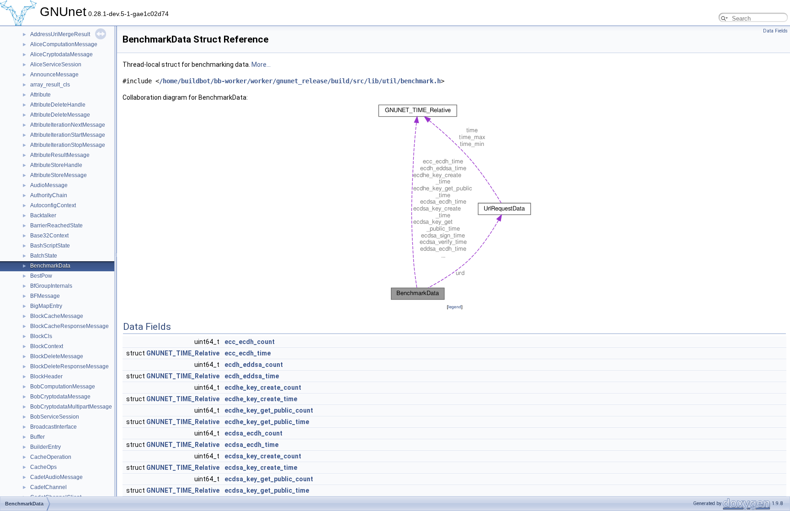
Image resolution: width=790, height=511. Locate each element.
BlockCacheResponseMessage (69, 326)
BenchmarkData (50, 266)
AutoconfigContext (53, 205)
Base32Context (49, 235)
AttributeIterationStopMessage (67, 145)
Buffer (37, 437)
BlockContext (46, 346)
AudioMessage (49, 185)
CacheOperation (50, 457)
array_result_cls (50, 84)
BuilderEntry (45, 447)
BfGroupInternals (51, 286)
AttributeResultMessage (60, 155)
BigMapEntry (46, 306)
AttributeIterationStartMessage (67, 135)
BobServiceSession (54, 417)
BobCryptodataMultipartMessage (71, 406)
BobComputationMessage (62, 386)
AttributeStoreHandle (56, 165)
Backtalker (43, 215)
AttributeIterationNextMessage (67, 125)
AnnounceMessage (54, 74)
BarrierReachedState (56, 225)
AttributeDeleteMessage (60, 115)
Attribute (40, 94)
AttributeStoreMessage (58, 175)
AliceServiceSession (55, 64)
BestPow (41, 276)
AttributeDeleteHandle (57, 105)
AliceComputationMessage (63, 44)
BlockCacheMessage (56, 316)
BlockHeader (46, 376)
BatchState (43, 256)
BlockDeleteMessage (56, 356)
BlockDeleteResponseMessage (69, 366)
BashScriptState (50, 245)
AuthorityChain (48, 195)
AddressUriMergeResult (60, 34)
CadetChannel (48, 487)
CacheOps (43, 467)
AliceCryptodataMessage (61, 54)
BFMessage (45, 296)
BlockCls (41, 336)
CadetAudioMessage (56, 477)
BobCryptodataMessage (60, 396)
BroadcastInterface (53, 427)
